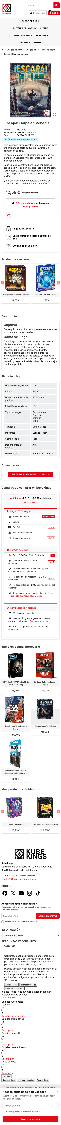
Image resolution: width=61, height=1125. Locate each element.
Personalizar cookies (14, 988)
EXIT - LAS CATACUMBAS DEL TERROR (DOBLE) (16, 683)
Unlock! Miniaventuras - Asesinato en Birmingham (16, 771)
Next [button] (58, 282)
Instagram (29, 893)
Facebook (4, 893)
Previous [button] (2, 282)
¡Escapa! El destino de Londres (15, 294)
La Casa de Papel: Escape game (45, 683)
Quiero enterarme (48, 915)
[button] (13, 1016)
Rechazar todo (9, 1080)
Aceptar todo (42, 1080)
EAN (6, 135)
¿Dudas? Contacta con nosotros (18, 879)
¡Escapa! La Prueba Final (45, 294)
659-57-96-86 (27, 875)
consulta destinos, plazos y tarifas (26, 595)
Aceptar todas (11, 985)
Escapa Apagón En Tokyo (45, 726)
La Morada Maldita (16, 824)
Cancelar (6, 1076)
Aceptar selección (26, 1080)
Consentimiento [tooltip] (9, 997)
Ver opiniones (31, 502)
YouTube (21, 893)
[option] (15, 286)
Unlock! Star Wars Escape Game (16, 727)
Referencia (10, 132)
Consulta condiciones (40, 621)
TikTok (37, 893)
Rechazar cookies (28, 985)
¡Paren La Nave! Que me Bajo (45, 824)
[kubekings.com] (6, 8)
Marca (7, 129)
